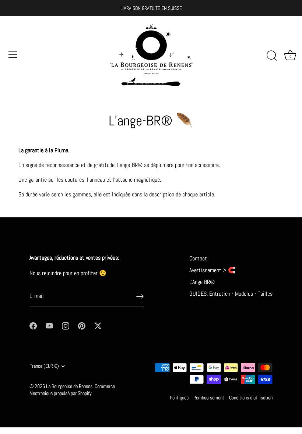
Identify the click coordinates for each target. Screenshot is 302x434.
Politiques (179, 398)
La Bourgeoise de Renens (69, 386)
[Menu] (13, 55)
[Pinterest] (81, 325)
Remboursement (208, 398)
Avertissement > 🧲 (212, 270)
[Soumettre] (140, 296)
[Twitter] (98, 325)
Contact (198, 258)
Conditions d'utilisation (251, 398)
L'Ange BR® (202, 282)
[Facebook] (33, 325)
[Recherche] (272, 56)
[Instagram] (65, 325)
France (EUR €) (44, 366)
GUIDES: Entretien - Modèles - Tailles (231, 294)
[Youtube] (49, 325)
